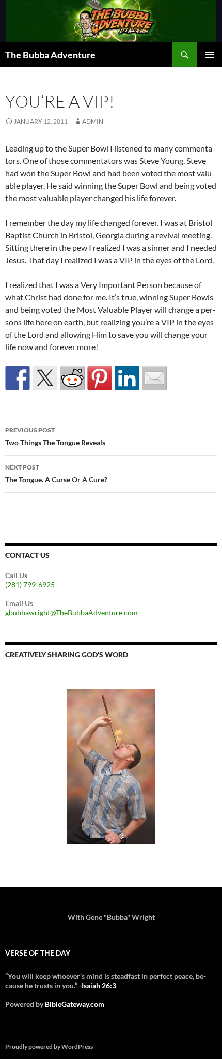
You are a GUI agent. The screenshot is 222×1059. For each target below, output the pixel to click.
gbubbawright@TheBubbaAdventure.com (71, 612)
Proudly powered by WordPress (49, 1046)
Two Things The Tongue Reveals (55, 436)
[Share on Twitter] (45, 378)
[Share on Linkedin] (127, 378)
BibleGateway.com (74, 1004)
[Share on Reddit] (72, 378)
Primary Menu (209, 54)
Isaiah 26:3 (99, 985)
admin (92, 121)
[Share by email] (154, 378)
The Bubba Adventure (50, 54)
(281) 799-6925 (30, 584)
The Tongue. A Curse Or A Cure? (56, 473)
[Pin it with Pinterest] (99, 378)
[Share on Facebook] (17, 378)
